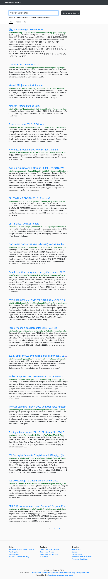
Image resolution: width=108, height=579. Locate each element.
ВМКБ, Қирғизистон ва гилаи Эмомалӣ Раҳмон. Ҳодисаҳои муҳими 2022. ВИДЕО (53, 506)
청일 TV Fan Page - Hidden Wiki (26, 29)
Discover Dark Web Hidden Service (21, 549)
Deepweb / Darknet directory (19, 557)
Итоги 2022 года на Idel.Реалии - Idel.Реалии (33, 149)
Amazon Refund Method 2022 (24, 106)
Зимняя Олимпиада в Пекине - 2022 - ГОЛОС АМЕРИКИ (40, 168)
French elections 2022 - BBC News (27, 124)
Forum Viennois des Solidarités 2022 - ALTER (33, 328)
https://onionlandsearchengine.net (60, 575)
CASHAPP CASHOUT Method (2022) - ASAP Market (36, 244)
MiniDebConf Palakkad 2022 (24, 64)
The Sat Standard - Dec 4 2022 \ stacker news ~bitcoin (37, 406)
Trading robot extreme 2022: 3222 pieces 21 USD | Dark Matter (42, 432)
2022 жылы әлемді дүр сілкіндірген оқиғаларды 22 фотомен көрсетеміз (48, 355)
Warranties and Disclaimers (82, 557)
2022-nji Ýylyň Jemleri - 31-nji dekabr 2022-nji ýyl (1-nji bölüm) (41, 455)
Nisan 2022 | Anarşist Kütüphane (26, 85)
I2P (25, 22)
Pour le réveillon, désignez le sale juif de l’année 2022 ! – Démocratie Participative (52, 272)
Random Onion (14, 554)
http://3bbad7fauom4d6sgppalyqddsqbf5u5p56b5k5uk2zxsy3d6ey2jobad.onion (60, 572)
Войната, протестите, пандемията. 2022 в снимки (36, 376)
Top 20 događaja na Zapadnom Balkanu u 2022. (34, 480)
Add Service (76, 549)
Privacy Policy (77, 554)
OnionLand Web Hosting (49, 554)
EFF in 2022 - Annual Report (24, 223)
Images (18, 22)
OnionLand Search (13, 2)
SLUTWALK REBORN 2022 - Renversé (29, 198)
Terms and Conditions (79, 559)
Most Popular (13, 552)
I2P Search (44, 557)
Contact (74, 552)
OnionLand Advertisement (49, 549)
